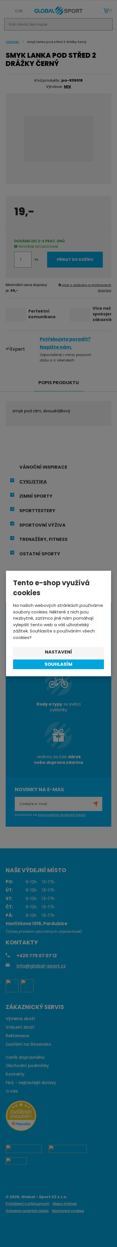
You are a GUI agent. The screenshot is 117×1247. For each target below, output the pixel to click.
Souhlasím (58, 664)
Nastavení (58, 652)
